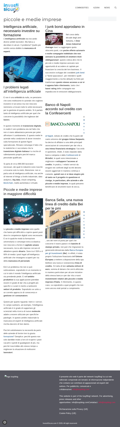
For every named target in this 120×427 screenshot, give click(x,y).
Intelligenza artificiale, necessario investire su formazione (22, 31)
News (107, 8)
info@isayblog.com (81, 389)
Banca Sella (84, 225)
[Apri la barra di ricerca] (115, 8)
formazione (8, 336)
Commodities (82, 8)
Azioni (96, 8)
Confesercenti (72, 155)
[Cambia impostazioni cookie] (4, 422)
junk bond (80, 73)
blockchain (8, 183)
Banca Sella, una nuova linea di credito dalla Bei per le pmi (64, 204)
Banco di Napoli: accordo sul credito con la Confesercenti (63, 109)
